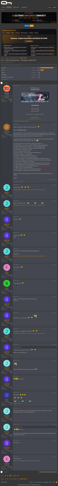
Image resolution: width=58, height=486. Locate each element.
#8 (56, 264)
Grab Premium (17, 121)
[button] (20, 7)
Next (6, 83)
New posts (3, 9)
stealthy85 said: (17, 427)
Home (3, 7)
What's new (16, 7)
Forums (9, 7)
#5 (56, 216)
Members (24, 7)
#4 (56, 200)
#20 (56, 456)
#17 (56, 408)
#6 (56, 232)
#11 (56, 312)
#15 (56, 376)
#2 (56, 124)
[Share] (54, 85)
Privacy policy (45, 482)
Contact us (31, 482)
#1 (56, 85)
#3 (56, 184)
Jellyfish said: (17, 347)
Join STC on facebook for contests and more (36, 189)
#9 (56, 280)
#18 (56, 424)
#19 (56, 440)
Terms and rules (38, 482)
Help (50, 482)
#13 (56, 344)
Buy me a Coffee (24, 121)
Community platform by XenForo (29, 484)
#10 (56, 296)
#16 (56, 392)
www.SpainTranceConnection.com (20, 189)
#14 (56, 360)
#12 (56, 328)
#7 (56, 248)
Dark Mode (4, 482)
